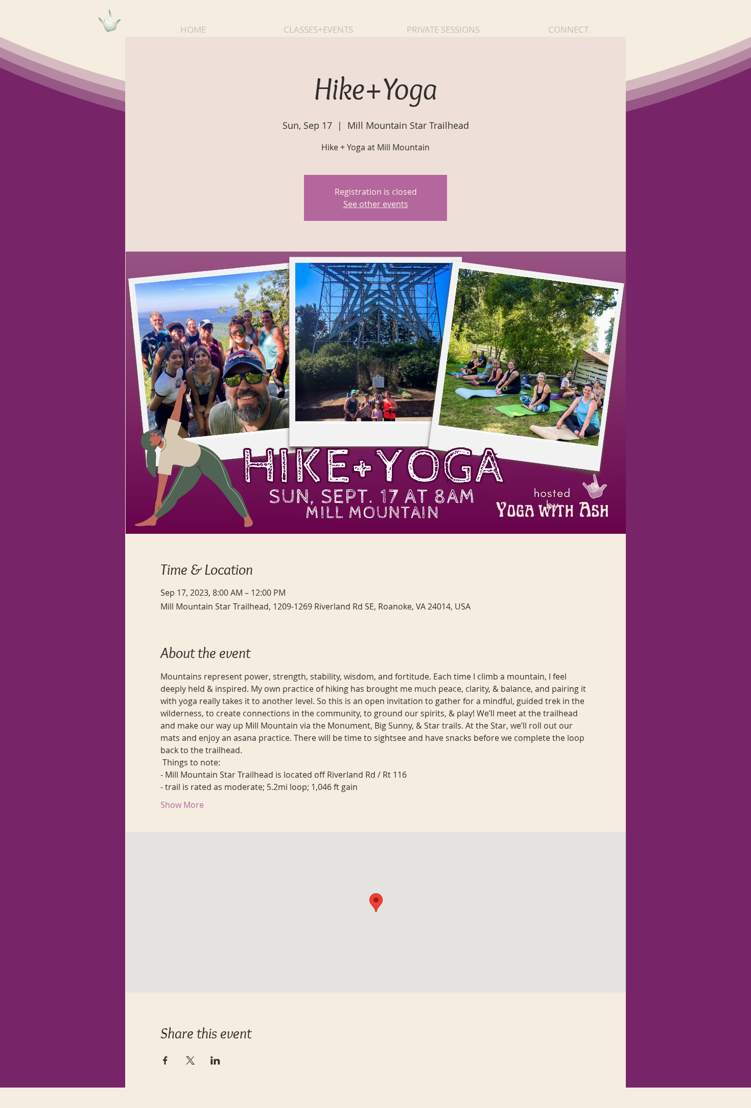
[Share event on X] (190, 1060)
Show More (182, 804)
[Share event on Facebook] (165, 1060)
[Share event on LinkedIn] (215, 1060)
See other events (375, 204)
